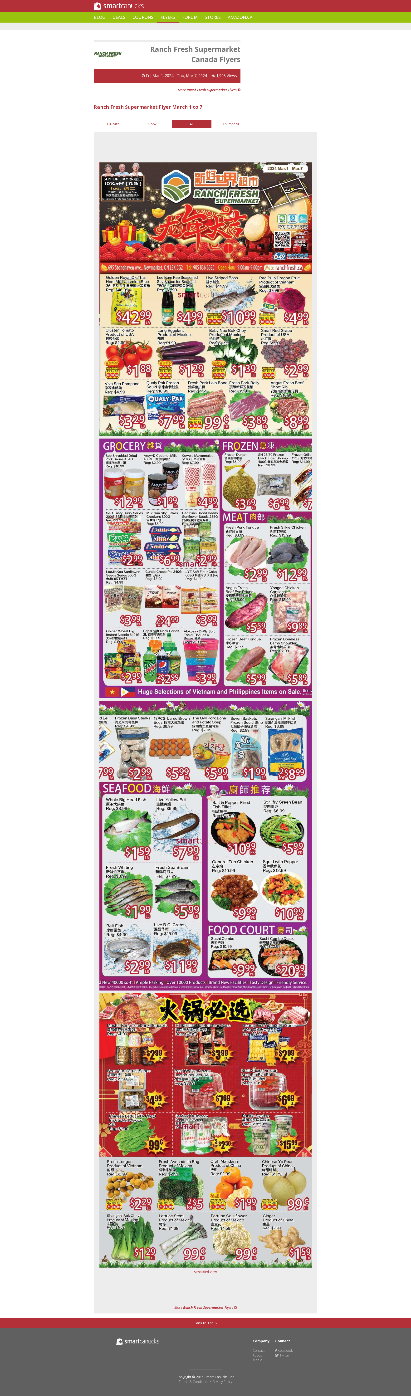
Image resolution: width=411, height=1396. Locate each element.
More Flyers (208, 90)
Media (257, 1360)
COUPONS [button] (142, 17)
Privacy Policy (222, 1381)
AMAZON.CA (240, 17)
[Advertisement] (180, 26)
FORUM (190, 17)
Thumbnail (231, 124)
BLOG (99, 17)
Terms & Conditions (194, 1381)
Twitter (284, 1355)
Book (152, 124)
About (257, 1355)
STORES (213, 17)
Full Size (113, 124)
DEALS (119, 17)
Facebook (285, 1350)
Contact (259, 1350)
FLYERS (168, 17)
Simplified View (205, 1271)
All (191, 124)
